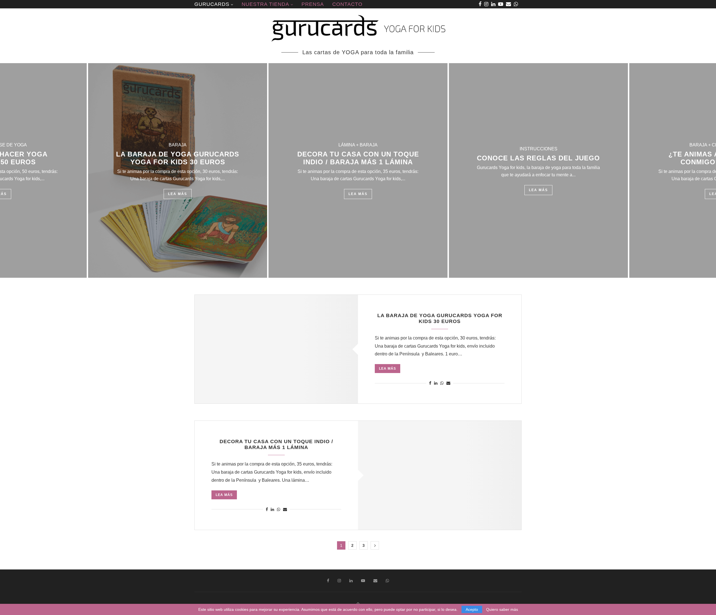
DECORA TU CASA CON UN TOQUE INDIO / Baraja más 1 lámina (358, 158)
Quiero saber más (502, 609)
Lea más (177, 194)
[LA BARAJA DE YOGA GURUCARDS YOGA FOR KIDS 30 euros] (276, 349)
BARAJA (178, 145)
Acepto (472, 609)
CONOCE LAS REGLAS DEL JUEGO (538, 158)
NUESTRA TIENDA (265, 4)
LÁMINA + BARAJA (358, 145)
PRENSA (313, 4)
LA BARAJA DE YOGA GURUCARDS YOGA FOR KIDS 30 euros (177, 158)
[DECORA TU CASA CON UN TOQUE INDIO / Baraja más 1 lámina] (439, 475)
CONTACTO (347, 4)
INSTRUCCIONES (538, 148)
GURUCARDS (211, 4)
